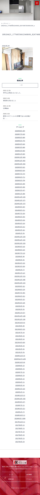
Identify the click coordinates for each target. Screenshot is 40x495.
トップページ (4, 23)
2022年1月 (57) (20, 313)
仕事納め (6, 107)
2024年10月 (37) (20, 203)
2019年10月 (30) (20, 399)
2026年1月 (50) (20, 154)
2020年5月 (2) (20, 379)
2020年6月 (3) (20, 375)
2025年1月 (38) (20, 194)
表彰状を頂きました (9, 99)
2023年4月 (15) (20, 263)
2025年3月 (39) (20, 187)
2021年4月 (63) (20, 342)
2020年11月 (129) (20, 359)
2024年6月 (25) (20, 217)
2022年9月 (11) (20, 286)
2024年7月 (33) (20, 213)
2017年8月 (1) (20, 428)
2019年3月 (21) (20, 408)
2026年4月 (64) (20, 144)
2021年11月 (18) (20, 319)
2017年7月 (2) (20, 432)
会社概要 (29, 474)
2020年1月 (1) (20, 392)
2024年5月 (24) (20, 220)
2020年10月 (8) (20, 362)
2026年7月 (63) (20, 134)
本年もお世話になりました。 (12, 92)
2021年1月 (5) (20, 352)
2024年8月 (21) (20, 210)
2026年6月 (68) (20, 137)
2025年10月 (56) (20, 164)
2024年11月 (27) (20, 200)
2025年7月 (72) (20, 174)
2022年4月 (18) (20, 303)
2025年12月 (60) (20, 157)
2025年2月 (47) (20, 190)
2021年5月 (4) (20, 339)
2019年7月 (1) (20, 405)
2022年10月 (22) (20, 283)
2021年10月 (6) (20, 323)
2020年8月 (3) (20, 369)
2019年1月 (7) (20, 412)
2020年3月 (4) (20, 385)
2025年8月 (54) (20, 170)
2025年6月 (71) (20, 177)
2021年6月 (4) (20, 336)
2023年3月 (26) (20, 266)
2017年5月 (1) (20, 438)
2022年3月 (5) (20, 306)
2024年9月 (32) (20, 207)
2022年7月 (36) (20, 293)
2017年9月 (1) (20, 425)
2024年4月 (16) (20, 223)
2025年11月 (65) (20, 160)
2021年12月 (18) (20, 316)
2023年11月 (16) (20, 240)
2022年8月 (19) (20, 289)
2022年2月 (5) (20, 309)
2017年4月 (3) (20, 442)
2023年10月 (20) (20, 243)
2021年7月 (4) (20, 332)
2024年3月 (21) (20, 227)
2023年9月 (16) (20, 246)
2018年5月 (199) (20, 418)
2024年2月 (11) (20, 230)
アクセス (29, 479)
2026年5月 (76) (20, 141)
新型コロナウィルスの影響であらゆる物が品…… (16, 116)
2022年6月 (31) (20, 296)
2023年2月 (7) (20, 270)
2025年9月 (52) (20, 167)
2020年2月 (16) (20, 389)
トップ (11, 474)
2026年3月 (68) (20, 147)
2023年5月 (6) (20, 260)
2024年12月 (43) (20, 197)
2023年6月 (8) (20, 256)
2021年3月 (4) (20, 346)
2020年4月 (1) (20, 382)
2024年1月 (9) (20, 233)
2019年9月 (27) (20, 402)
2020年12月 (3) (20, 356)
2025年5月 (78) (20, 180)
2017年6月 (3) (20, 435)
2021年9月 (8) (20, 326)
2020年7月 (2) (20, 372)
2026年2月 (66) (20, 151)
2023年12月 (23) (20, 237)
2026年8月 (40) (20, 131)
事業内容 (11, 479)
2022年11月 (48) (20, 280)
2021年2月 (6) (20, 349)
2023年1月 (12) (20, 273)
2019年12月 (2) (20, 395)
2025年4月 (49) (20, 184)
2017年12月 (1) (20, 422)
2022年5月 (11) (20, 299)
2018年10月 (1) (20, 415)
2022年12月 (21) (20, 276)
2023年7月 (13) (20, 253)
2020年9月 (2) (20, 365)
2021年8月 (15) (20, 329)
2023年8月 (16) (20, 250)
